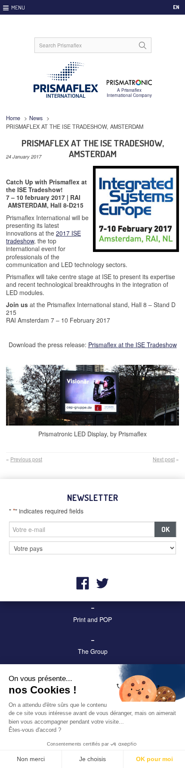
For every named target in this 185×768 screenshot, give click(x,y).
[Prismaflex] (92, 80)
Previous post (26, 459)
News (36, 118)
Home (13, 118)
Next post (164, 459)
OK (165, 529)
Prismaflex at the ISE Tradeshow (132, 344)
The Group (93, 651)
